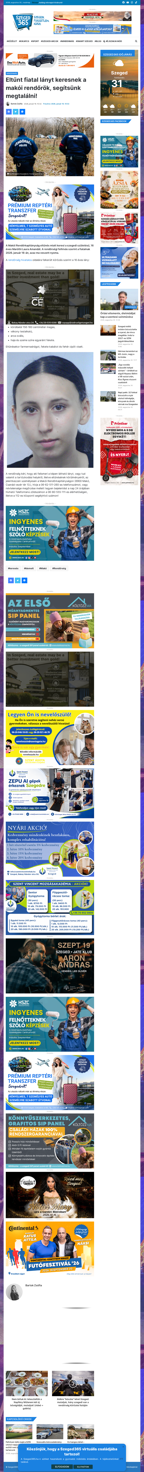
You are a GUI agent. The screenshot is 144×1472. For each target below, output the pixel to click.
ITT (121, 1459)
